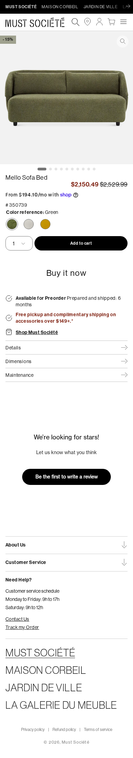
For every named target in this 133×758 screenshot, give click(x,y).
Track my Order (22, 627)
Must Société (75, 742)
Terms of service (98, 729)
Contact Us (17, 619)
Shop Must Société (37, 332)
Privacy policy (33, 729)
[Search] (75, 22)
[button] (123, 22)
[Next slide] (130, 6)
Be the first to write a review (66, 477)
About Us (15, 545)
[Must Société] (38, 22)
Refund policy (64, 729)
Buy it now (66, 273)
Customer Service (25, 562)
